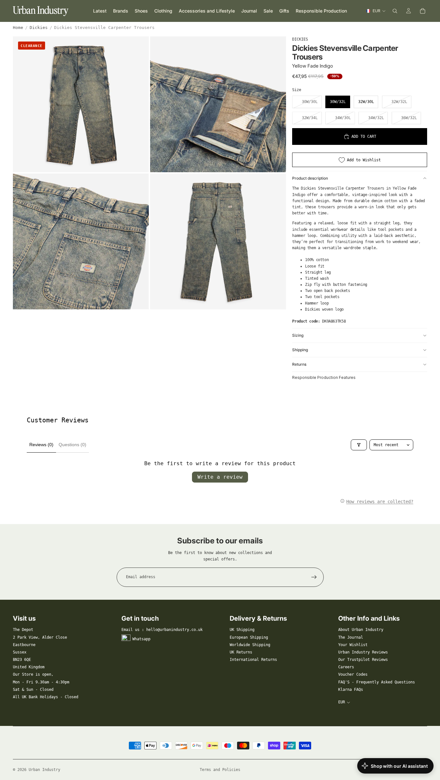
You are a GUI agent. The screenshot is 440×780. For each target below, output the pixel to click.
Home (18, 27)
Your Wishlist (353, 645)
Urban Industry (44, 769)
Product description (310, 178)
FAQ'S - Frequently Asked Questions (376, 682)
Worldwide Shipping (250, 645)
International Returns (253, 659)
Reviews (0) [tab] (41, 444)
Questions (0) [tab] (72, 444)
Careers (346, 667)
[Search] (395, 11)
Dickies (39, 27)
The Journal (350, 637)
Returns (299, 364)
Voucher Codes (353, 674)
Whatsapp (141, 638)
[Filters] (359, 444)
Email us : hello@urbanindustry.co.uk (162, 629)
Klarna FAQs (350, 689)
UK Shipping (242, 629)
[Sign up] (314, 577)
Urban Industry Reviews (363, 652)
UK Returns (241, 652)
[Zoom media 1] (81, 104)
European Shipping (249, 637)
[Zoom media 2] (218, 104)
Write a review (220, 477)
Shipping (300, 349)
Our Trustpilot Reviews (363, 659)
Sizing (297, 335)
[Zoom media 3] (81, 241)
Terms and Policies (220, 769)
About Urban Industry (360, 629)
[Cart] (423, 11)
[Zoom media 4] (218, 241)
